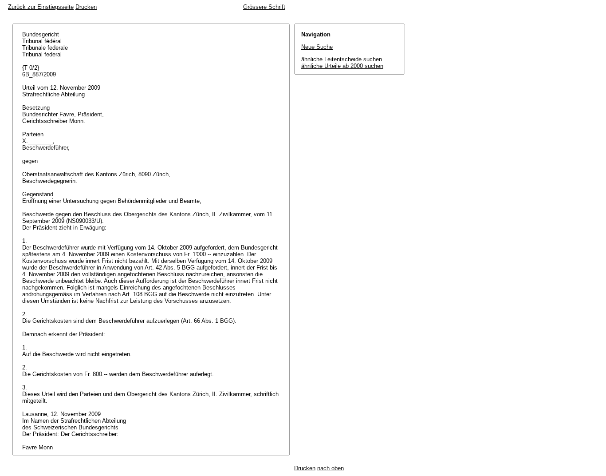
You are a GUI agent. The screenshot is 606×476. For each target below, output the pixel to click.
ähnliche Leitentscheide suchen (341, 59)
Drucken (86, 7)
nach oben (330, 468)
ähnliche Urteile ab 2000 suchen (342, 66)
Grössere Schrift (264, 7)
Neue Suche (317, 47)
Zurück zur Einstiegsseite (41, 7)
